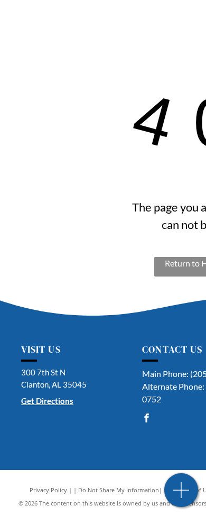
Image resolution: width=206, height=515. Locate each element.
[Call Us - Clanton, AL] (181, 495)
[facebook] (146, 419)
